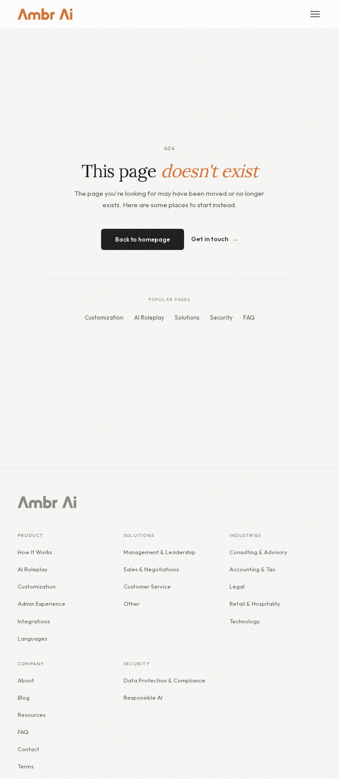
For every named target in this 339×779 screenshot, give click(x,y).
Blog (24, 697)
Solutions (187, 317)
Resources (31, 714)
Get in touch (214, 239)
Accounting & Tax (252, 569)
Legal (237, 586)
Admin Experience (41, 603)
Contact (28, 749)
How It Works (35, 551)
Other (131, 603)
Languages (32, 638)
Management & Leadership (160, 551)
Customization (104, 317)
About (26, 680)
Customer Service (147, 586)
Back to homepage (142, 239)
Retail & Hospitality (255, 603)
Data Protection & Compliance (164, 680)
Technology (245, 621)
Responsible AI (143, 697)
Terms (26, 766)
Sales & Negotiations (151, 569)
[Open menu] (315, 14)
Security (221, 317)
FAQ (249, 317)
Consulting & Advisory (258, 551)
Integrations (34, 621)
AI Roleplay (149, 317)
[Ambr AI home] (45, 14)
